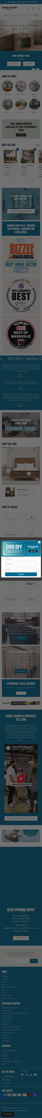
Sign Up (21, 574)
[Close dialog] (39, 542)
